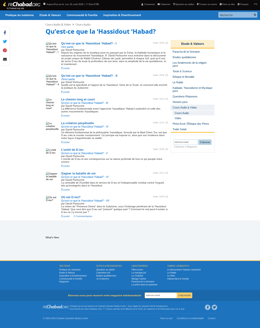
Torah (140, 309)
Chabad (101, 306)
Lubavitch (109, 306)
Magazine (64, 281)
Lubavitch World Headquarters (154, 306)
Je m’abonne (102, 279)
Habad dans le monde (178, 279)
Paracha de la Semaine (143, 281)
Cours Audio (83, 24)
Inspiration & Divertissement (122, 15)
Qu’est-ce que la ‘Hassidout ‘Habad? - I (89, 43)
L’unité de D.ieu (72, 149)
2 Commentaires (82, 216)
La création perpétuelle (77, 123)
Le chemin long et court (78, 99)
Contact (211, 318)
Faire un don (228, 4)
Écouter (65, 68)
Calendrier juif (103, 272)
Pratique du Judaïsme (19, 15)
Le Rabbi (171, 272)
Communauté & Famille (82, 15)
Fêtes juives (137, 269)
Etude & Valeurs (50, 15)
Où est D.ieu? (70, 197)
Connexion (149, 4)
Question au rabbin (184, 4)
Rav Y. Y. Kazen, (105, 309)
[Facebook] (207, 307)
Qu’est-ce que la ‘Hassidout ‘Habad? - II (89, 75)
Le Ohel (171, 275)
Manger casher (139, 279)
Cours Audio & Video (58, 24)
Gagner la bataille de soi (78, 173)
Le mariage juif (139, 272)
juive (173, 309)
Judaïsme (150, 309)
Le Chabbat (137, 275)
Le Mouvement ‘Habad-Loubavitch (184, 269)
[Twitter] (214, 307)
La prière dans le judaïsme (144, 284)
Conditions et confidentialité (190, 318)
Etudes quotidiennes (106, 275)
